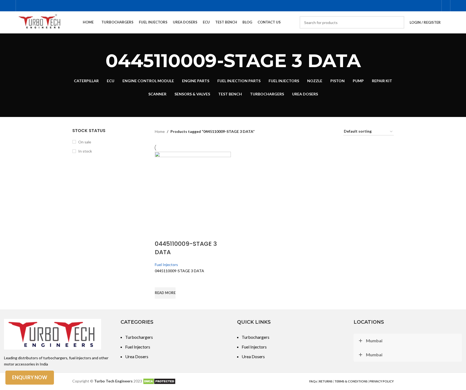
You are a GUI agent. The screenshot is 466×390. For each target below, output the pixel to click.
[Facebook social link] (408, 6)
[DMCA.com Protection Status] (159, 381)
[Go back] (98, 60)
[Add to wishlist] (161, 280)
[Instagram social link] (415, 6)
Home (160, 131)
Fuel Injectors (166, 264)
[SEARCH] (398, 22)
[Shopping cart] (446, 5)
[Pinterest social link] (428, 6)
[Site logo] (40, 22)
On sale (84, 142)
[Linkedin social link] (435, 6)
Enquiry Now (29, 377)
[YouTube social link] (421, 6)
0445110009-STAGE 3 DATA (186, 248)
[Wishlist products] (448, 22)
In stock (85, 151)
